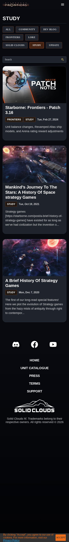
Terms (34, 383)
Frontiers (14, 119)
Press (34, 376)
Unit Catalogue (35, 368)
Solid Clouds (34, 405)
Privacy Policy (11, 540)
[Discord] (16, 344)
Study (30, 119)
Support (34, 391)
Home (34, 360)
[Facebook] (34, 344)
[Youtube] (53, 344)
